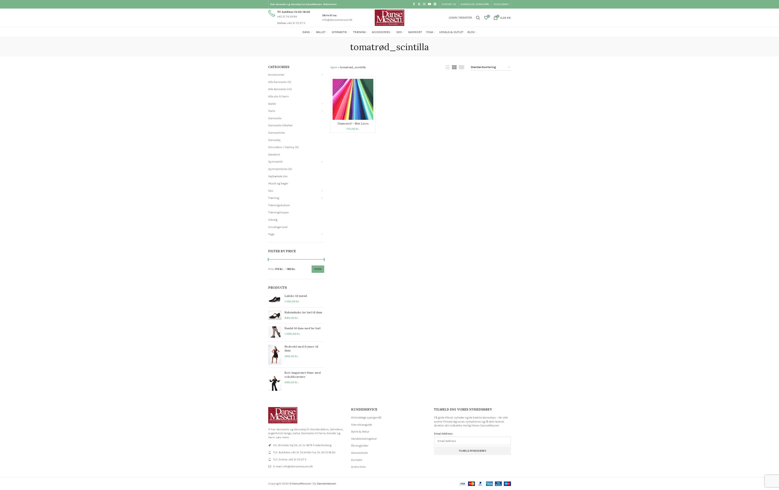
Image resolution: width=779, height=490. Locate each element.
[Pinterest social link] (435, 4)
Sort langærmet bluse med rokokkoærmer (303, 375)
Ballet (272, 104)
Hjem (333, 67)
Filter (317, 269)
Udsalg (272, 219)
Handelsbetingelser (364, 438)
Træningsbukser (279, 205)
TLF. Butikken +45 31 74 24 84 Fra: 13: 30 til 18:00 (304, 452)
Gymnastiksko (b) (280, 169)
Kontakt (356, 460)
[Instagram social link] (424, 4)
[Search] (478, 18)
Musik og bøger (278, 183)
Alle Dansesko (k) (279, 82)
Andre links (358, 467)
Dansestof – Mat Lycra (353, 123)
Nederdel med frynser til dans (301, 348)
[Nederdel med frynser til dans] (274, 355)
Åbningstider (359, 445)
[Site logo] (389, 17)
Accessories (276, 74)
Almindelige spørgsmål (366, 417)
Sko (270, 191)
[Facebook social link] (414, 4)
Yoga (271, 234)
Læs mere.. (282, 437)
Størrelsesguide (361, 424)
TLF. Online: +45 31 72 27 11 (289, 459)
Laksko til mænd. (296, 296)
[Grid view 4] (454, 67)
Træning (273, 198)
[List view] (447, 67)
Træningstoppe (278, 212)
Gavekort (274, 154)
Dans (271, 111)
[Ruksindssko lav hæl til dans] (274, 315)
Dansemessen (326, 483)
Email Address (443, 433)
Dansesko (275, 118)
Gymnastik (275, 161)
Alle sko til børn (278, 96)
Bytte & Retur (360, 431)
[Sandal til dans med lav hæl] (274, 332)
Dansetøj (274, 140)
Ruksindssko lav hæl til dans (303, 312)
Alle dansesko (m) (280, 89)
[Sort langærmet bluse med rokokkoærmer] (274, 381)
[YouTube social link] (429, 4)
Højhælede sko (278, 176)
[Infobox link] (289, 17)
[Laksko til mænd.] (274, 299)
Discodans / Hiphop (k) (283, 147)
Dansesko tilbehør (280, 125)
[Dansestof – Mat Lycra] (353, 99)
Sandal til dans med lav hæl (302, 328)
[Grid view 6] (461, 67)
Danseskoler (276, 132)
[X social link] (419, 4)
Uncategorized (277, 227)
